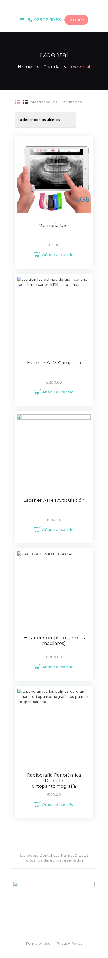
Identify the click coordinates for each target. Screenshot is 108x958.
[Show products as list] (25, 102)
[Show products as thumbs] (17, 102)
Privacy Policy (70, 943)
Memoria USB (54, 225)
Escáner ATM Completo (54, 362)
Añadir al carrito (58, 254)
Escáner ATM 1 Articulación (54, 500)
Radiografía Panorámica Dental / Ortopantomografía (54, 780)
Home (25, 66)
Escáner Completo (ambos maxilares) (54, 640)
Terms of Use (38, 943)
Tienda (52, 66)
